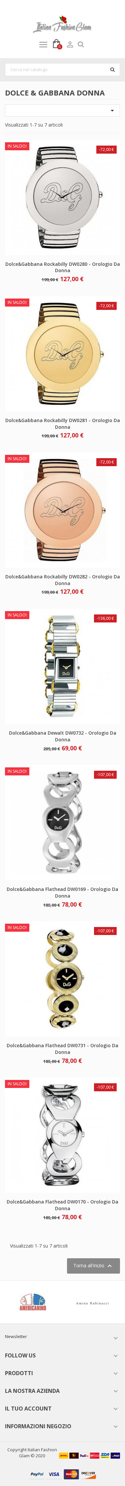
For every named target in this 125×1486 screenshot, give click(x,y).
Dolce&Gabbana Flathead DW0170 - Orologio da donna (62, 1205)
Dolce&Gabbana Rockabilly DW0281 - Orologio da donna (62, 423)
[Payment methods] (62, 1474)
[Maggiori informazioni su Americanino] (33, 1302)
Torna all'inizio (93, 1266)
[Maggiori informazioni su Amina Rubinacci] (92, 1302)
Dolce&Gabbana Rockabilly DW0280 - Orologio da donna (62, 267)
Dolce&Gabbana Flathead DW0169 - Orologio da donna (62, 892)
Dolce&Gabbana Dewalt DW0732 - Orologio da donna (62, 736)
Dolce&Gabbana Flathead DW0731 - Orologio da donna (62, 1048)
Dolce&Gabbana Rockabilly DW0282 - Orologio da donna (62, 579)
